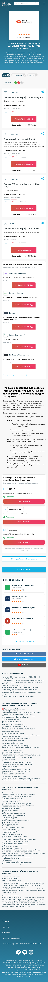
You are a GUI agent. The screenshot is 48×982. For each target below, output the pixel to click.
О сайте (5, 921)
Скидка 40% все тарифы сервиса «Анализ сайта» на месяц (21, 318)
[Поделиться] (42, 92)
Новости (5, 927)
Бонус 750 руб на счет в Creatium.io (18, 278)
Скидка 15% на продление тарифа (18, 359)
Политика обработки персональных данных (21, 943)
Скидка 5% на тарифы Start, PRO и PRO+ (22, 185)
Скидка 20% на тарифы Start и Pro (21, 228)
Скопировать (24, 501)
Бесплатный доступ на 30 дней (20, 139)
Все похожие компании (24, 641)
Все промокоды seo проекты (15, 375)
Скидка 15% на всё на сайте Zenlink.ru (20, 298)
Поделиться (25, 570)
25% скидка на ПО (11, 339)
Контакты (6, 932)
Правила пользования (11, 938)
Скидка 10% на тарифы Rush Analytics (23, 97)
